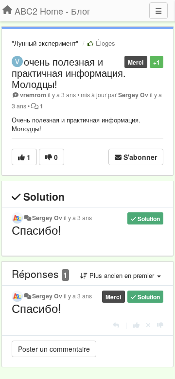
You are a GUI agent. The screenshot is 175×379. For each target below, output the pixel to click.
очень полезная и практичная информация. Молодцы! (69, 72)
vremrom (33, 94)
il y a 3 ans (78, 217)
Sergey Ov (133, 94)
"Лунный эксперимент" (45, 43)
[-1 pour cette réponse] (160, 324)
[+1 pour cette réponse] (136, 324)
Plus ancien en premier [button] (122, 275)
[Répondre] (116, 324)
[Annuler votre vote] (148, 324)
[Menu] (158, 10)
